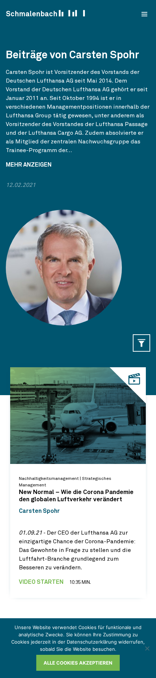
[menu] (144, 14)
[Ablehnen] (147, 648)
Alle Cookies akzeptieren (78, 663)
